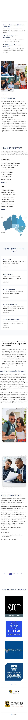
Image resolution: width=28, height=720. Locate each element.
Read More (5, 267)
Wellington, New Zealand (8, 192)
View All (3, 182)
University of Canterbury (7, 167)
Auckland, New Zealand (7, 190)
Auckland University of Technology (10, 163)
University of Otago (6, 174)
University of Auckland (7, 170)
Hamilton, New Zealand (7, 199)
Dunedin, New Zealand (7, 201)
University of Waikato (7, 172)
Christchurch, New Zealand (8, 194)
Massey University (6, 176)
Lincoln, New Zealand (7, 206)
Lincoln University (6, 179)
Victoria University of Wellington (10, 165)
